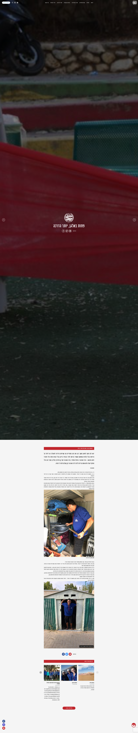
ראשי (92, 2)
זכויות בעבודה (67, 2)
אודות (88, 2)
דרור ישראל (52, 2)
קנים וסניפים (82, 2)
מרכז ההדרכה (75, 2)
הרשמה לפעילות (6, 2)
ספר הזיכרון (59, 2)
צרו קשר (47, 2)
